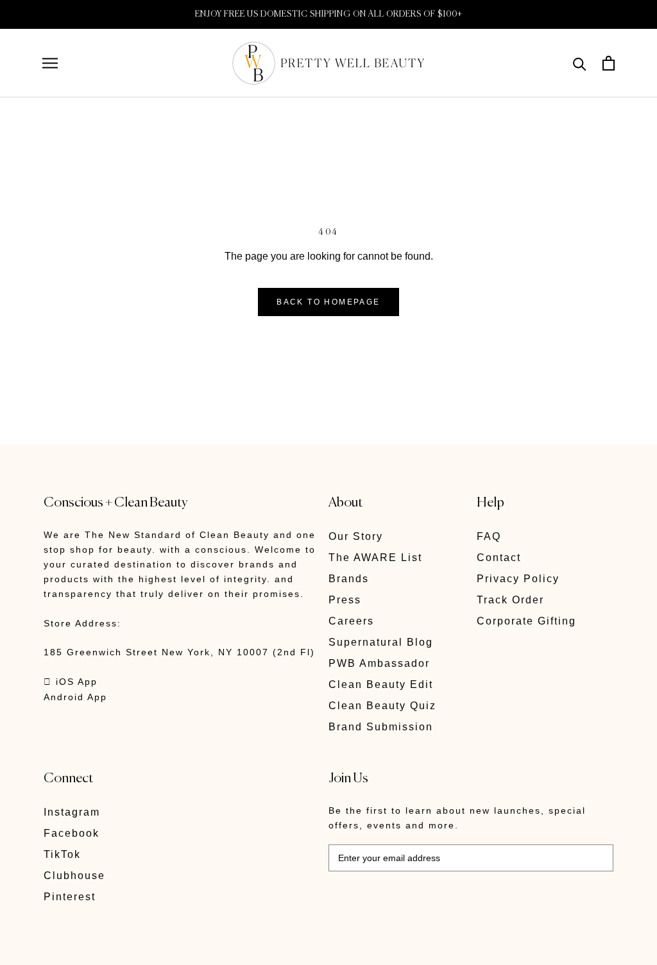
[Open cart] (608, 63)
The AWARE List (375, 557)
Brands (348, 578)
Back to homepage (328, 302)
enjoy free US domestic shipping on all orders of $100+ (329, 14)
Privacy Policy (518, 578)
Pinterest (70, 896)
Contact (499, 557)
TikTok (62, 854)
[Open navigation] (50, 63)
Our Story (355, 536)
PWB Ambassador (379, 663)
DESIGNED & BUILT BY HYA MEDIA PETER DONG (164, 946)
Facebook (71, 833)
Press (344, 599)
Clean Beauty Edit (380, 684)
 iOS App (71, 681)
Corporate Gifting (526, 621)
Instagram (72, 812)
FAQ (489, 536)
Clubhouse (74, 875)
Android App (75, 697)
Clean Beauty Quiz (382, 705)
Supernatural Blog (380, 642)
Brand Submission (380, 726)
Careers (351, 621)
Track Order (510, 599)
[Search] (579, 63)
